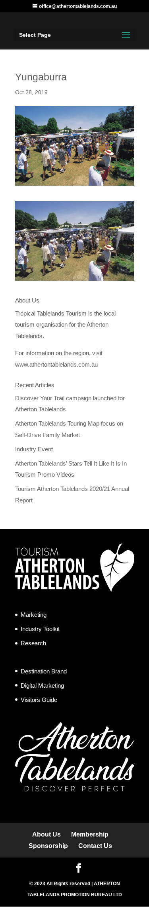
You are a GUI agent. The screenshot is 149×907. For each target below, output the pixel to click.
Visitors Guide (39, 699)
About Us (46, 834)
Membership (89, 834)
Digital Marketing (42, 685)
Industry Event (34, 449)
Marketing (33, 614)
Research (33, 643)
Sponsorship (48, 845)
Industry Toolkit (40, 629)
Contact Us (95, 845)
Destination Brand (44, 671)
